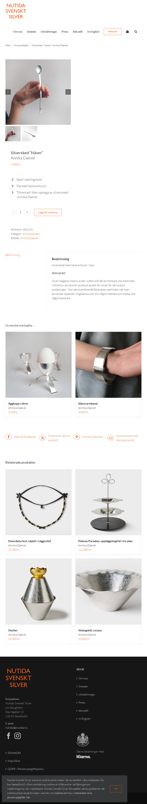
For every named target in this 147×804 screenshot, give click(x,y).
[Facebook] (8, 736)
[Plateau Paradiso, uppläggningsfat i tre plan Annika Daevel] (108, 502)
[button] (135, 31)
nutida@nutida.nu (16, 727)
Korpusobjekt (31, 234)
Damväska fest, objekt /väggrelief (29, 543)
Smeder (83, 686)
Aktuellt (83, 710)
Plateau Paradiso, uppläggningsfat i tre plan (105, 543)
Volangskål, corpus (90, 632)
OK (116, 788)
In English (85, 718)
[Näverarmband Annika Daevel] (108, 365)
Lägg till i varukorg (47, 212)
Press (82, 702)
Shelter (17, 632)
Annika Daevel (29, 238)
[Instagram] (17, 736)
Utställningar (87, 694)
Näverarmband (88, 406)
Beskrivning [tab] (12, 255)
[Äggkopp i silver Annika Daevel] (39, 365)
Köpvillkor (14, 761)
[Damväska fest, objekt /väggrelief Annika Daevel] (39, 502)
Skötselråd (14, 753)
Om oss (83, 678)
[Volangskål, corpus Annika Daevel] (108, 592)
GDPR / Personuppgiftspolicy (26, 769)
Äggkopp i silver (18, 406)
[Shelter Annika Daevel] (39, 592)
